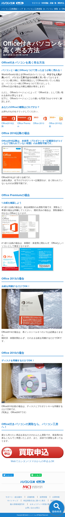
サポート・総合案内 (14, 497)
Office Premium (23, 125)
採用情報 (43, 497)
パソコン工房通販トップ (12, 8)
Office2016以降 (8, 125)
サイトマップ (12, 500)
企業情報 (56, 497)
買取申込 (61, 3)
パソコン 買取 (52, 8)
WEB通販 (45, 3)
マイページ (36, 3)
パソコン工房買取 (34, 8)
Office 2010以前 (55, 125)
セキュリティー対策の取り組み (42, 504)
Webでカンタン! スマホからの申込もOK (32, 461)
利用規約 (54, 500)
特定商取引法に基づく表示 (34, 500)
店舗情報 (30, 497)
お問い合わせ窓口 (32, 507)
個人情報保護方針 (17, 504)
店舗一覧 (53, 3)
